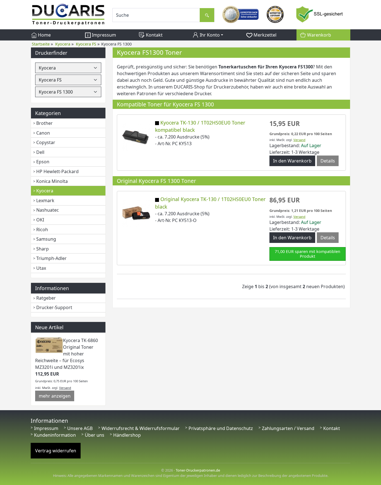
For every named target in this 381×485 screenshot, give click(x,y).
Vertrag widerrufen (55, 451)
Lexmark (45, 200)
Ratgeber (46, 298)
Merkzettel (264, 35)
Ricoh (42, 229)
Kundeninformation (55, 435)
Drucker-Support (54, 307)
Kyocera (44, 191)
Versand (65, 388)
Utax (41, 268)
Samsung (46, 239)
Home (44, 35)
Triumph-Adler (51, 258)
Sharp (42, 249)
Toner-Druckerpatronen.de (198, 470)
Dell (40, 152)
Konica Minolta (52, 181)
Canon (43, 133)
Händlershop (127, 435)
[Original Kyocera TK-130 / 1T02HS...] (136, 213)
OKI (40, 220)
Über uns (94, 435)
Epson (42, 162)
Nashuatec (47, 210)
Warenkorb (318, 35)
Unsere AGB (80, 428)
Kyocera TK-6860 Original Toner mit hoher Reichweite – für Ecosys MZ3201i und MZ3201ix (66, 353)
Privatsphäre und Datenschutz (221, 428)
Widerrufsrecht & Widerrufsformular (141, 428)
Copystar (45, 142)
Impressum (103, 35)
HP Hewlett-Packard (57, 171)
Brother (44, 123)
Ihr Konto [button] (209, 35)
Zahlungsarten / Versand (288, 428)
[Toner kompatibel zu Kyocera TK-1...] (136, 136)
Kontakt (154, 35)
